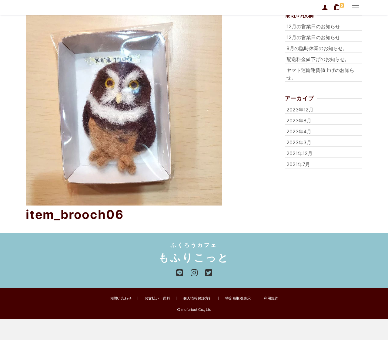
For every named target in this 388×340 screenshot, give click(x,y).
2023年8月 (298, 120)
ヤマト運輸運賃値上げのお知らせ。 (320, 73)
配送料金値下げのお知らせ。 (318, 59)
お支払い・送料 (157, 298)
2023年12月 (299, 110)
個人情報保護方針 (197, 298)
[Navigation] (355, 7)
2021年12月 (299, 153)
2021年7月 (298, 164)
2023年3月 (298, 142)
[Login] (325, 7)
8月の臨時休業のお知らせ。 (317, 48)
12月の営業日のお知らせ (313, 26)
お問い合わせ (121, 298)
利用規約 (271, 298)
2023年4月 (298, 131)
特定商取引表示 (238, 298)
